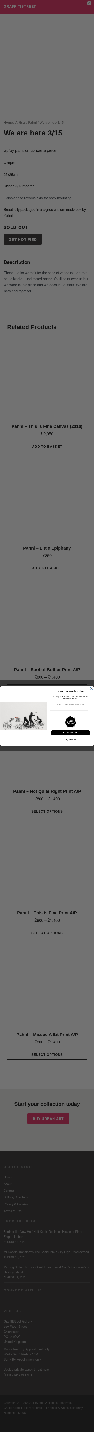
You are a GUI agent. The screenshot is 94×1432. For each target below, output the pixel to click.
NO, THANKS (70, 740)
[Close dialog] (91, 688)
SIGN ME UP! (70, 733)
